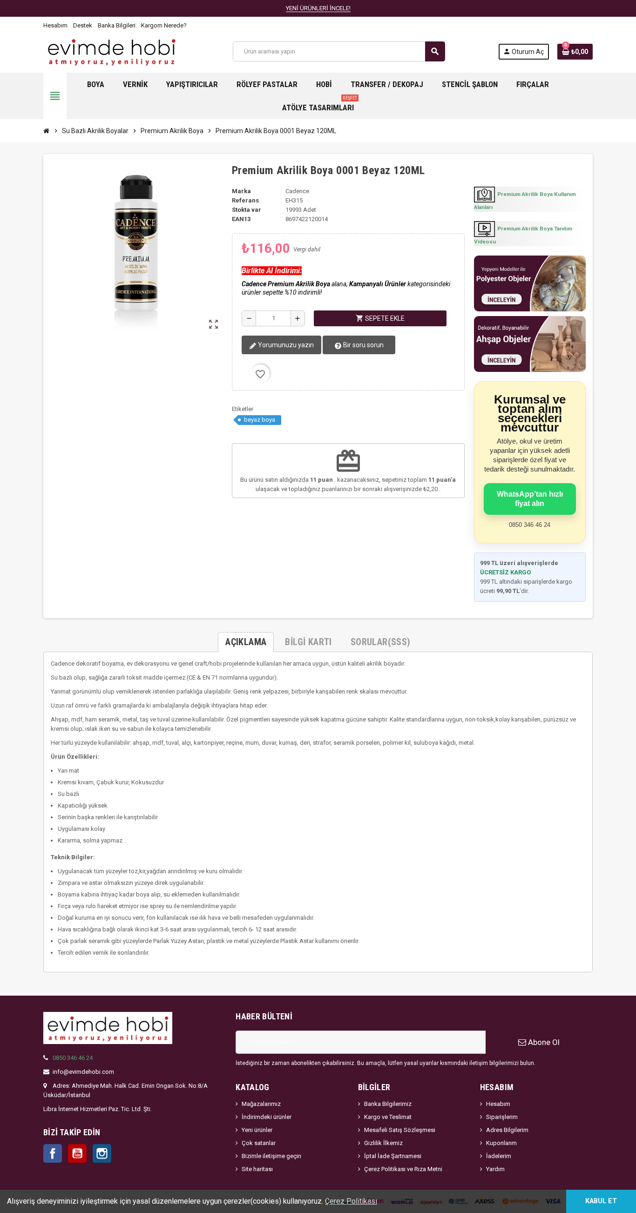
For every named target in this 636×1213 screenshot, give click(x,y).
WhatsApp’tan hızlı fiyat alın (530, 498)
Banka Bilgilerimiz (388, 1103)
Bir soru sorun (363, 345)
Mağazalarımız (261, 1103)
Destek (82, 25)
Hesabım (55, 25)
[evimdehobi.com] (111, 50)
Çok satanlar (259, 1142)
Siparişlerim (502, 1116)
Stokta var (246, 209)
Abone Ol (543, 1042)
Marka (241, 191)
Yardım (495, 1169)
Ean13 (241, 219)
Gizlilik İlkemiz (383, 1142)
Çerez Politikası (351, 1201)
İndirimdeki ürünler (266, 1116)
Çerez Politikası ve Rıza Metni (403, 1169)
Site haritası (257, 1169)
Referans (245, 200)
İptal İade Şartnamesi (392, 1155)
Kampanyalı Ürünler (377, 284)
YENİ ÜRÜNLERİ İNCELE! (318, 8)
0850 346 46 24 (73, 1057)
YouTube (77, 1153)
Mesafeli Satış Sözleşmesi (399, 1129)
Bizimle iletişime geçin (271, 1155)
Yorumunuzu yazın (285, 345)
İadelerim (498, 1155)
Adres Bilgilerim (507, 1129)
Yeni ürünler (257, 1129)
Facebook (52, 1153)
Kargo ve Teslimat (388, 1116)
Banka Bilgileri (116, 25)
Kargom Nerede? (164, 25)
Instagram (102, 1153)
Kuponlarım (501, 1142)
